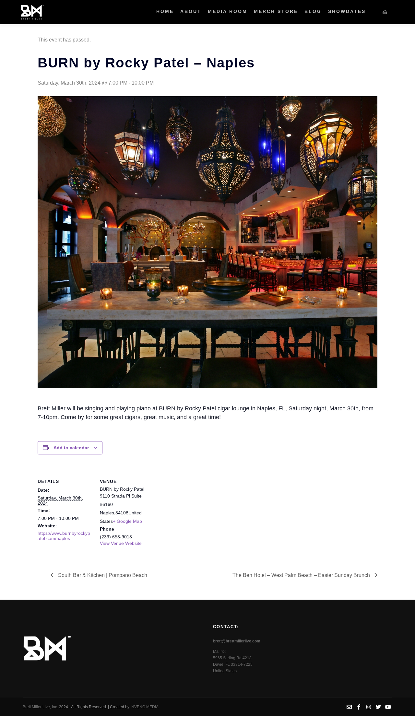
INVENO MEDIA (144, 707)
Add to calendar (71, 447)
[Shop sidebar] (385, 12)
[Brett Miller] (32, 12)
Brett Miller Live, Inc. (41, 707)
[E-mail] (349, 707)
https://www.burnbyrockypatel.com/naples (64, 536)
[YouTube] (388, 707)
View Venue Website (121, 543)
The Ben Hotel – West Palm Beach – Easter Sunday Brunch (301, 575)
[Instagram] (368, 707)
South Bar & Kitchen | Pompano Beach (102, 575)
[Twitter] (378, 707)
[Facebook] (359, 707)
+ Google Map (127, 521)
